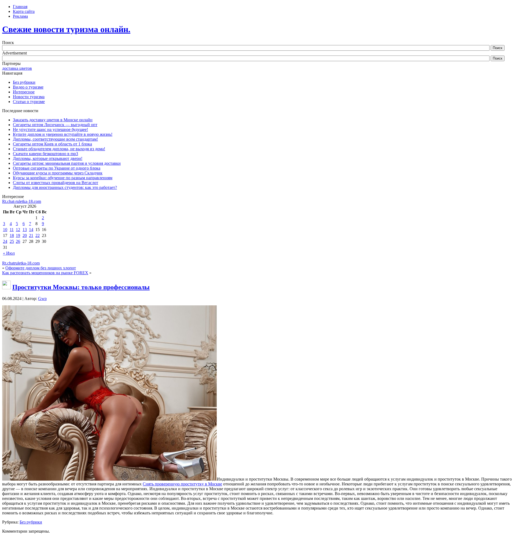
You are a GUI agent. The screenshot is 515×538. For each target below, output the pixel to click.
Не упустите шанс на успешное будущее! (50, 129)
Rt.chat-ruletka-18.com (21, 201)
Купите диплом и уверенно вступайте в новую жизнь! (62, 134)
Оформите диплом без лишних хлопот (40, 268)
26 (18, 241)
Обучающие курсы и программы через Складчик (57, 173)
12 (18, 229)
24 (5, 241)
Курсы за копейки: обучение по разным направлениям (62, 177)
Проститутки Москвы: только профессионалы (81, 287)
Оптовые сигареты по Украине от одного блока (56, 168)
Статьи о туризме (29, 101)
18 (12, 235)
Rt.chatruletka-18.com (21, 263)
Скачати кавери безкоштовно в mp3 (45, 153)
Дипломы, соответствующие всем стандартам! (55, 139)
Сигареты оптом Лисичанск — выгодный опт (55, 124)
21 (31, 235)
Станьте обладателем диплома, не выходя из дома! (59, 149)
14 (31, 229)
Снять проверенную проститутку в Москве (182, 484)
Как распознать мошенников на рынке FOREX (45, 272)
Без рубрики (24, 82)
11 (12, 229)
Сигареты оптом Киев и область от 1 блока (52, 144)
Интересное (24, 92)
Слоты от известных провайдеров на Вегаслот (55, 182)
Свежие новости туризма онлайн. (66, 29)
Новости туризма (29, 96)
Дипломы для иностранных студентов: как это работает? (65, 187)
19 (18, 235)
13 (25, 229)
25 (12, 241)
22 (37, 235)
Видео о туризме (28, 87)
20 (25, 235)
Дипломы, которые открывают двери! (47, 158)
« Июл (9, 253)
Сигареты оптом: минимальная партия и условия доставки (67, 163)
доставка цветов (17, 68)
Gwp (42, 298)
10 (5, 229)
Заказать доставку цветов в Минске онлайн (53, 120)
